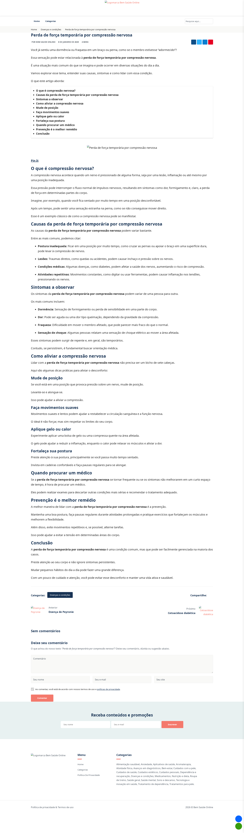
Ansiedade (146, 764)
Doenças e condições (51, 29)
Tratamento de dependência (153, 784)
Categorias (50, 21)
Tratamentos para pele (181, 784)
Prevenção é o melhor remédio (56, 129)
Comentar (42, 698)
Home (37, 21)
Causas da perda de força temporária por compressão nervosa (77, 95)
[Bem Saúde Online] (122, 8)
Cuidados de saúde (126, 772)
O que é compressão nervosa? (55, 90)
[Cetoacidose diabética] (206, 611)
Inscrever (172, 724)
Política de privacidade (89, 775)
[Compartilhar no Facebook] (193, 42)
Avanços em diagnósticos (147, 768)
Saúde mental (148, 780)
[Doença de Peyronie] (38, 609)
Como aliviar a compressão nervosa (59, 103)
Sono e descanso (166, 780)
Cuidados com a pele (184, 768)
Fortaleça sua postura (50, 121)
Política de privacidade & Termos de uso (52, 807)
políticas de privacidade (108, 689)
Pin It (35, 160)
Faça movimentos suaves (52, 112)
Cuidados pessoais (169, 772)
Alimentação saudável (128, 764)
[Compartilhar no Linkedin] (204, 42)
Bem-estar (167, 768)
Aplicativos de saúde (164, 764)
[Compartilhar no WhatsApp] (239, 826)
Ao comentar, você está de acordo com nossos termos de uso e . (77, 689)
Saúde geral (133, 780)
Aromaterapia (183, 764)
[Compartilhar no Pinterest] (210, 42)
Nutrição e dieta (180, 776)
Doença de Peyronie (61, 612)
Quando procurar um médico (55, 125)
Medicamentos (163, 776)
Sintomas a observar (49, 99)
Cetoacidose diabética (181, 613)
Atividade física (124, 768)
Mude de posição (47, 108)
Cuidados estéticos (148, 772)
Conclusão (43, 133)
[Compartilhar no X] (199, 42)
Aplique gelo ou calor (50, 116)
